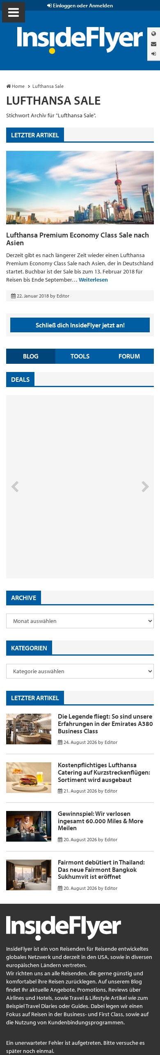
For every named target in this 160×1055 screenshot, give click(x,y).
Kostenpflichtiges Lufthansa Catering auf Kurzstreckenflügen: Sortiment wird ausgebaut (104, 772)
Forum (129, 356)
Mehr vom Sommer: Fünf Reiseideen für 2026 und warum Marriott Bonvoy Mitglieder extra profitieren (66, 544)
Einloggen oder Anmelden (82, 5)
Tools (80, 356)
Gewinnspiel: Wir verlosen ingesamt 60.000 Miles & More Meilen (100, 820)
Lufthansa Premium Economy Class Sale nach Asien (77, 239)
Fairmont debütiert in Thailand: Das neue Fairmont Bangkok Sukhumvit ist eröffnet (101, 869)
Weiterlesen (93, 279)
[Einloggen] (154, 54)
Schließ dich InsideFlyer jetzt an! (80, 325)
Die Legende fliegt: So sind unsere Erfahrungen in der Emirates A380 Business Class (105, 723)
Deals (20, 379)
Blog (31, 356)
